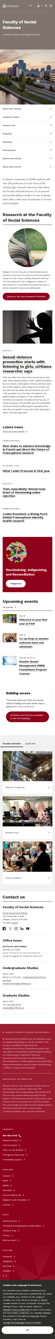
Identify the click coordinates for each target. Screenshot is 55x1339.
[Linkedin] (21, 928)
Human (12, 1195)
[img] (10, 6)
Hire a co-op (13, 1150)
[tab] (11, 744)
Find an (10, 1145)
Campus (10, 1221)
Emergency (13, 1154)
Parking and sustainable (22, 1225)
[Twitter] (10, 928)
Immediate (12, 1159)
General (10, 1140)
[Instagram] (16, 928)
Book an (10, 1240)
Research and (15, 1200)
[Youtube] (27, 928)
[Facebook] (4, 928)
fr (30, 6)
